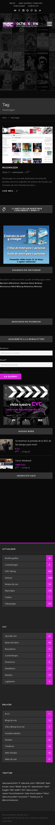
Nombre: (4, 348)
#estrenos (29, 286)
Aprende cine (11, 636)
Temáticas (20, 465)
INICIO (12, 3)
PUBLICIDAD (19, 6)
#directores (14, 283)
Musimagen (10, 167)
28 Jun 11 (6, 172)
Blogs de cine (11, 720)
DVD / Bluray (10, 571)
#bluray (20, 286)
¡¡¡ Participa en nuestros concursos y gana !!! (27, 210)
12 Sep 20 (26, 451)
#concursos (5, 286)
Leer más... (8, 191)
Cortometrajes (11, 565)
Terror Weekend (23, 460)
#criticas (38, 283)
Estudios (8, 675)
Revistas (8, 740)
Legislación (10, 681)
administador (18, 172)
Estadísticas (10, 668)
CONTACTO (33, 6)
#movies (38, 286)
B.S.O (17, 448)
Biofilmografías (11, 558)
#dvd (13, 286)
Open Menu (49, 24)
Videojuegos (10, 603)
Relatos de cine (11, 584)
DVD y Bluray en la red (14, 726)
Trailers (8, 597)
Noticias (8, 578)
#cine (31, 283)
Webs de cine (11, 759)
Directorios (10, 662)
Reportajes (10, 590)
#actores (24, 283)
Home (4, 118)
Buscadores (10, 649)
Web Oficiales (11, 753)
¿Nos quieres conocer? (30, 3)
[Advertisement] (27, 62)
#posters (4, 283)
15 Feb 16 (26, 467)
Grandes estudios (12, 733)
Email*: (3, 360)
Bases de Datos (12, 642)
